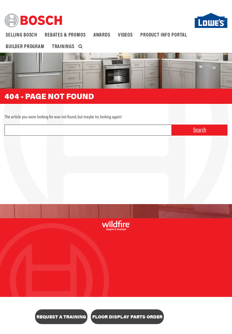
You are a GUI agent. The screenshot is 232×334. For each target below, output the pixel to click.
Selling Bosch (21, 34)
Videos (125, 34)
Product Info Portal (163, 34)
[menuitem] (21, 34)
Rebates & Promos (65, 34)
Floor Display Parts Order (127, 316)
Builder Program (25, 46)
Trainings (63, 46)
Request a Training (61, 316)
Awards (101, 34)
